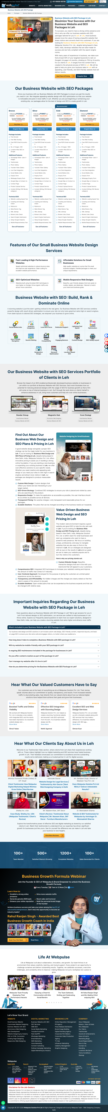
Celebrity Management (62, 1046)
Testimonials (83, 1031)
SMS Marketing (36, 1041)
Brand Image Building (62, 1029)
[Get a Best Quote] (3, 1108)
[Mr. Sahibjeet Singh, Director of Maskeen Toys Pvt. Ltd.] (85, 768)
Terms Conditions (85, 1053)
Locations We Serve (85, 1050)
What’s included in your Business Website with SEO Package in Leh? (37, 627)
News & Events (84, 1036)
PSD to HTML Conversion (16, 1036)
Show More (13, 724)
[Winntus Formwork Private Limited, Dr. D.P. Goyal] (22, 768)
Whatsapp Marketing (38, 1036)
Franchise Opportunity (75, 1)
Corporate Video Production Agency (64, 1037)
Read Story (34, 940)
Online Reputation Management (65, 1022)
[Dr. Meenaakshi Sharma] (85, 800)
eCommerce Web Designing (17, 1029)
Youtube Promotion (37, 1031)
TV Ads (57, 1041)
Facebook (10, 1082)
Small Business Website (22, 418)
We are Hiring (90, 1)
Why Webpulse (83, 1027)
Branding (82, 1048)
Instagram (18, 1082)
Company (81, 6)
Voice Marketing (36, 1043)
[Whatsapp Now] (3, 1103)
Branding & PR (60, 6)
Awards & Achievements (87, 1034)
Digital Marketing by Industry (41, 1050)
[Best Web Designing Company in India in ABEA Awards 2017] (11, 926)
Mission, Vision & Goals (86, 1024)
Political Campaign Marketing (41, 1048)
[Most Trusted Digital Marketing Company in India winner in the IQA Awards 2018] (47, 926)
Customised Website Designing (18, 1024)
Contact (102, 6)
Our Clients (82, 1029)
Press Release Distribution (63, 1027)
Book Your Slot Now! (16, 940)
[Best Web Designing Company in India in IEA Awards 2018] (29, 926)
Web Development (14, 1031)
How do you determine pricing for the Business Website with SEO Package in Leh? (43, 667)
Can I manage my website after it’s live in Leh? (28, 661)
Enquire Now (82, 76)
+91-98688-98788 (59, 1)
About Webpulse (84, 1022)
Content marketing (37, 1046)
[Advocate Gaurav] (54, 768)
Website (32, 6)
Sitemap (81, 1055)
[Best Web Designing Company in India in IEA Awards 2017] (20, 926)
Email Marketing (36, 1038)
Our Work (92, 6)
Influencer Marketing (62, 1043)
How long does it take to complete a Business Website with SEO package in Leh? (42, 640)
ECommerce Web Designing (54, 418)
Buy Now (17, 124)
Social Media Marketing (39, 1029)
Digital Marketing (44, 6)
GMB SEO (34, 1027)
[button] (47, 1002)
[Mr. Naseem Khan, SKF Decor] (54, 800)
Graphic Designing (61, 1048)
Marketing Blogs (84, 1038)
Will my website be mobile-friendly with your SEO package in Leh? (36, 645)
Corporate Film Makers (62, 1034)
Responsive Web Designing (17, 1041)
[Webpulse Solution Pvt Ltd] (10, 5)
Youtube (25, 1082)
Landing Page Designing (16, 1038)
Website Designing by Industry (18, 1034)
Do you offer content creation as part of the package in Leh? (34, 656)
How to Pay (82, 1043)
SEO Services (35, 1024)
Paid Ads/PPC (35, 1034)
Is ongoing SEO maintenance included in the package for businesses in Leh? (40, 651)
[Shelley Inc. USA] (22, 800)
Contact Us (82, 1046)
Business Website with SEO (22, 421)
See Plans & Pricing (63, 76)
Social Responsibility (85, 1041)
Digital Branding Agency (63, 1031)
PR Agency (58, 1024)
